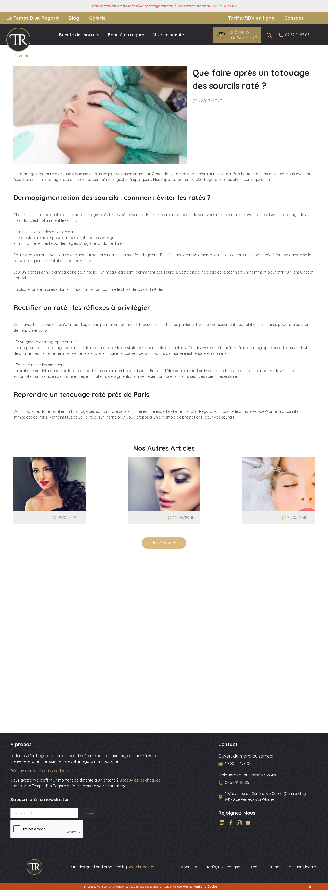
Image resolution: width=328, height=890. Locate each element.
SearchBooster (141, 867)
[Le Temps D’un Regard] (34, 866)
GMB (222, 823)
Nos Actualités (164, 543)
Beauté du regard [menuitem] (126, 34)
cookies (183, 886)
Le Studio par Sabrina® (242, 35)
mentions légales (205, 886)
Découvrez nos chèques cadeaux (40, 770)
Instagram (239, 823)
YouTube (248, 823)
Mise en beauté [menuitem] (168, 34)
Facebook (231, 823)
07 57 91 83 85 (297, 34)
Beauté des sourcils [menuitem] (79, 34)
